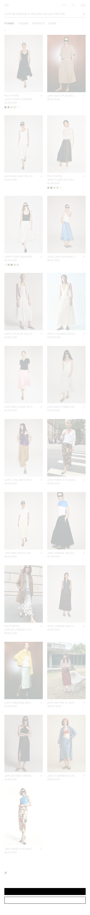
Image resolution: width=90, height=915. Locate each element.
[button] (45, 891)
